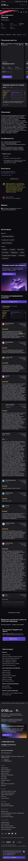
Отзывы (24, 34)
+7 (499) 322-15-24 (7, 742)
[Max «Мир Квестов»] (15, 833)
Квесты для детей (5, 824)
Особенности (8, 34)
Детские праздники (5, 804)
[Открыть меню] (25, 5)
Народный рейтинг (5, 771)
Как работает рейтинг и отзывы (8, 791)
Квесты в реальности (6, 769)
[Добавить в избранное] (23, 12)
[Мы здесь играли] (19, 12)
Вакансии (3, 785)
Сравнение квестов (5, 780)
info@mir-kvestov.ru (8, 745)
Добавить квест (4, 811)
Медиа (14, 34)
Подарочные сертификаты (7, 775)
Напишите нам (9, 198)
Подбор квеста (4, 768)
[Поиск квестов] (20, 4)
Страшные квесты (5, 822)
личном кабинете (18, 633)
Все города (3, 776)
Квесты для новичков (6, 829)
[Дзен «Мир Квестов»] (12, 833)
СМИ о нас (3, 796)
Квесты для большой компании (8, 827)
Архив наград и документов (7, 783)
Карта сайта (4, 778)
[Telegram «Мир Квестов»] (5, 833)
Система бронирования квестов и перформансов (12, 813)
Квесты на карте (5, 773)
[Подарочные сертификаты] (22, 4)
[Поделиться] (26, 12)
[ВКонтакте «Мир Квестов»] (2, 833)
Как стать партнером (6, 814)
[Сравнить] (21, 12)
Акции (2, 782)
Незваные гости (8, 64)
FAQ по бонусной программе (8, 793)
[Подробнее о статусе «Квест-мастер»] (13, 405)
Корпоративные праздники (7, 805)
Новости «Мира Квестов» (7, 794)
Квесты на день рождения (7, 825)
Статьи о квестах (5, 798)
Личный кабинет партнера (7, 816)
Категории (19, 34)
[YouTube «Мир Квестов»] (9, 833)
